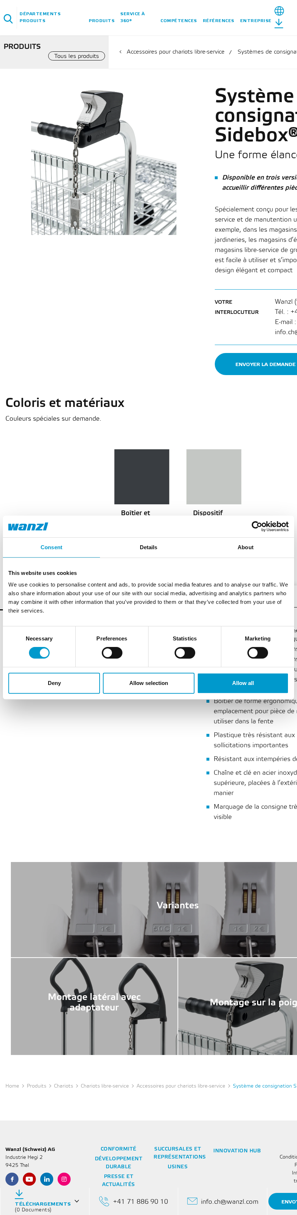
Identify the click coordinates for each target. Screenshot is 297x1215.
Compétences (178, 21)
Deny (54, 683)
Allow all (243, 683)
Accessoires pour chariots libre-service (176, 52)
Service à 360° (132, 17)
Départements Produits (40, 17)
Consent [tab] (51, 547)
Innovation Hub (237, 1151)
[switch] (112, 653)
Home (12, 1086)
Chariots (63, 1086)
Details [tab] (149, 547)
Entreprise (256, 21)
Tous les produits (76, 56)
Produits (101, 21)
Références (218, 21)
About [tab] (246, 547)
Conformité (119, 1149)
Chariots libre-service (105, 1086)
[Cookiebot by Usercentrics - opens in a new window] (257, 526)
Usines (178, 1167)
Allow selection (148, 683)
